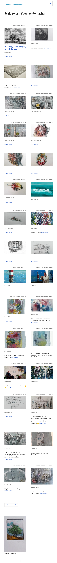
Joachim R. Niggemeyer (13, 4)
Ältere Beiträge (12, 505)
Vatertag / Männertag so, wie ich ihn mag (15, 48)
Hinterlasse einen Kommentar (18, 25)
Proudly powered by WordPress (11, 561)
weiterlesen (8, 56)
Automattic (32, 561)
